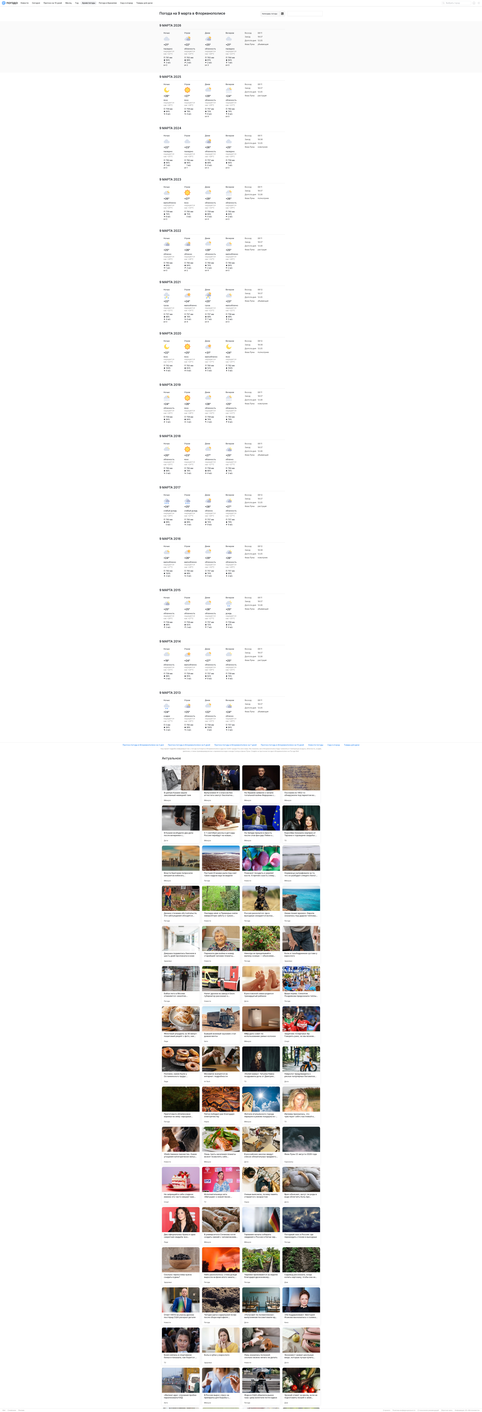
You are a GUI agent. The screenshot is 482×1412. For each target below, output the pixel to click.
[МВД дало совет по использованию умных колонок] (261, 1025)
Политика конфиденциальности (404, 1410)
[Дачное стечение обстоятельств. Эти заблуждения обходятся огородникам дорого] (181, 904)
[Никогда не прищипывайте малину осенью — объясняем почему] (261, 945)
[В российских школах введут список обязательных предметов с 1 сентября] (261, 1145)
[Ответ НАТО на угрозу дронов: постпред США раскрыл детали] (181, 1306)
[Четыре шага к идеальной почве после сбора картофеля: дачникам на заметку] (221, 1306)
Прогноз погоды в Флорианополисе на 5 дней (189, 745)
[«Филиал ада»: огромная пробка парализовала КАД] (181, 1386)
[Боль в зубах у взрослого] (221, 1346)
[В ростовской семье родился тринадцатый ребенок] (261, 985)
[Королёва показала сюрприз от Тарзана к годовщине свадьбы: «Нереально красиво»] (301, 824)
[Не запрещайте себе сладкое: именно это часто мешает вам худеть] (181, 1186)
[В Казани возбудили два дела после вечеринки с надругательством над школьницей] (181, 824)
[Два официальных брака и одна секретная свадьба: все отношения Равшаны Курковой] (181, 1226)
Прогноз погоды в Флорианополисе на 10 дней (282, 745)
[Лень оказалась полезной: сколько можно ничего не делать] (261, 1346)
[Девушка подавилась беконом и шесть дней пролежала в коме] (181, 945)
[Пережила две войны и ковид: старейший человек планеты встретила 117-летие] (221, 945)
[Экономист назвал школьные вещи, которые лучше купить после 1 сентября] (301, 1346)
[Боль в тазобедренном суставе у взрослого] (301, 945)
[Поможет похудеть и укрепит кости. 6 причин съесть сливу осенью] (261, 864)
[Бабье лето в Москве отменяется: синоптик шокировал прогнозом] (181, 985)
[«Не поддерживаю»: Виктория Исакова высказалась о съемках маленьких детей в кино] (301, 1306)
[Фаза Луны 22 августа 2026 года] (301, 1145)
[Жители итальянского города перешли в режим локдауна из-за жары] (261, 1105)
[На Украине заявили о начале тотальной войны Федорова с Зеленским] (261, 784)
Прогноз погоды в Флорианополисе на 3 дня (143, 745)
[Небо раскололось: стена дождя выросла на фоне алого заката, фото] (221, 1266)
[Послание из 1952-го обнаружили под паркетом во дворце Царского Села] (301, 784)
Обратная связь (447, 1410)
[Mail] (4, 3)
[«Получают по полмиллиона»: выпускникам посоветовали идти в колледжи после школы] (261, 1306)
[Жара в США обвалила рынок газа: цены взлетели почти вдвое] (261, 1386)
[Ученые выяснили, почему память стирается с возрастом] (261, 1186)
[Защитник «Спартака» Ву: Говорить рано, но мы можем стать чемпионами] (301, 1025)
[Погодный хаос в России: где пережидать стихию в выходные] (301, 1226)
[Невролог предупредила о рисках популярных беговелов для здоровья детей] (301, 1065)
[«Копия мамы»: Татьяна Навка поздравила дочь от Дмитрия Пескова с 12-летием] (261, 1065)
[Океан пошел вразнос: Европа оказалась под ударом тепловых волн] (301, 904)
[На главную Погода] (12, 3)
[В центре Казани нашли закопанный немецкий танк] (181, 784)
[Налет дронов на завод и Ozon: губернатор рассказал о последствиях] (221, 985)
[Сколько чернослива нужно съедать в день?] (181, 1266)
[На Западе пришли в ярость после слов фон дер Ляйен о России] (261, 824)
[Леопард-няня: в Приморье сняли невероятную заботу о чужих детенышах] (221, 904)
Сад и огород (333, 745)
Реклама (21, 1410)
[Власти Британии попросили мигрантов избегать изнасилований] (181, 864)
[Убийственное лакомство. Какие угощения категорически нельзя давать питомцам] (181, 1145)
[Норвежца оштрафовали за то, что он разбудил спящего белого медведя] (301, 864)
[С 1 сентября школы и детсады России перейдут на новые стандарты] (221, 824)
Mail (4, 1410)
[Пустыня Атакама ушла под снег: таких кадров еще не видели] (221, 864)
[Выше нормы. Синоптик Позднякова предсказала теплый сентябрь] (301, 985)
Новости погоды (315, 745)
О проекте (386, 1410)
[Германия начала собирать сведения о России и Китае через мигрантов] (261, 1226)
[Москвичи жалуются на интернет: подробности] (221, 1065)
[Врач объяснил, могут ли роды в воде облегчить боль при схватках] (301, 1186)
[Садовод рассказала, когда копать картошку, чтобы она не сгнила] (301, 1266)
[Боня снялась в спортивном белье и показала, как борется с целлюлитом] (181, 1346)
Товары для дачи (351, 745)
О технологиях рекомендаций (428, 1410)
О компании (12, 1410)
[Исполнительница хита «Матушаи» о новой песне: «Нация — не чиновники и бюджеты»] (221, 1186)
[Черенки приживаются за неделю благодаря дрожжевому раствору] (261, 1266)
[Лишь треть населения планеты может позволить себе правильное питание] (221, 1145)
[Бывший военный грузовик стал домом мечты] (221, 1025)
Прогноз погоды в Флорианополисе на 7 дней (235, 745)
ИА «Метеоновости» (472, 1410)
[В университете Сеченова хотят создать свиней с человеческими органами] (221, 1226)
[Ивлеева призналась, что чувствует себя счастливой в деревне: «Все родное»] (301, 1105)
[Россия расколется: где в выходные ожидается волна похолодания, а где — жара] (261, 904)
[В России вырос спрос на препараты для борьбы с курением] (221, 1386)
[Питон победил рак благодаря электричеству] (221, 1105)
